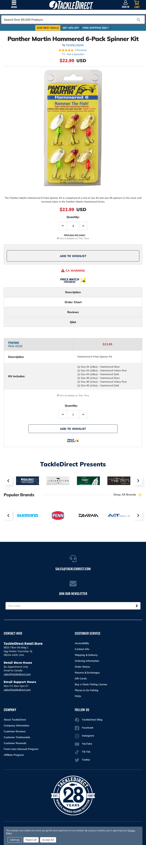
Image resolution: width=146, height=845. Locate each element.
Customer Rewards (15, 743)
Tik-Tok (86, 751)
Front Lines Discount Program (21, 749)
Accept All (48, 839)
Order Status (82, 666)
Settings (15, 839)
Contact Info (82, 649)
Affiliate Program (14, 754)
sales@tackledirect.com (17, 674)
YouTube (87, 743)
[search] (138, 20)
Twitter (86, 759)
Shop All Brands (125, 494)
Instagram (88, 735)
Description (73, 292)
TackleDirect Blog (92, 719)
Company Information (16, 725)
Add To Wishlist (73, 256)
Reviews (73, 312)
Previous (8, 480)
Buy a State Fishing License (91, 684)
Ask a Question (75, 54)
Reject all (31, 839)
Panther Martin (75, 44)
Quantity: (73, 217)
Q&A (73, 322)
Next (138, 480)
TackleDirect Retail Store (23, 643)
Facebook (87, 727)
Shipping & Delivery (86, 655)
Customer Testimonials (17, 737)
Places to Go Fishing (86, 690)
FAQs (78, 696)
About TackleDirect (15, 719)
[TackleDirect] (71, 5)
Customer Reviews (15, 731)
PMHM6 (13, 342)
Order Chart (73, 302)
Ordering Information (87, 660)
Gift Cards (81, 678)
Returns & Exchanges (87, 672)
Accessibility (82, 643)
